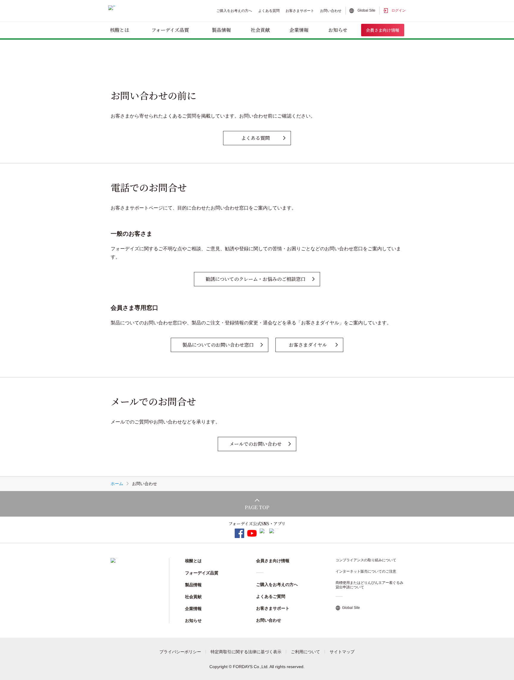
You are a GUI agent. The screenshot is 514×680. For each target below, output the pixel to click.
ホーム (117, 483)
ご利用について (305, 651)
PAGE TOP (257, 507)
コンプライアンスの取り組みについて (366, 560)
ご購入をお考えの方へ (234, 11)
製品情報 (221, 29)
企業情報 (298, 29)
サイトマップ (342, 651)
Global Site (366, 10)
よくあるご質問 (270, 596)
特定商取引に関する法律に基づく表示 (246, 651)
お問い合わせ (330, 11)
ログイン (398, 10)
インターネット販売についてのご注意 (366, 571)
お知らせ (337, 29)
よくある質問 (269, 11)
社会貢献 (260, 29)
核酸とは (119, 29)
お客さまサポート (300, 11)
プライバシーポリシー (180, 651)
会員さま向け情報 (382, 30)
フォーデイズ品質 (170, 29)
